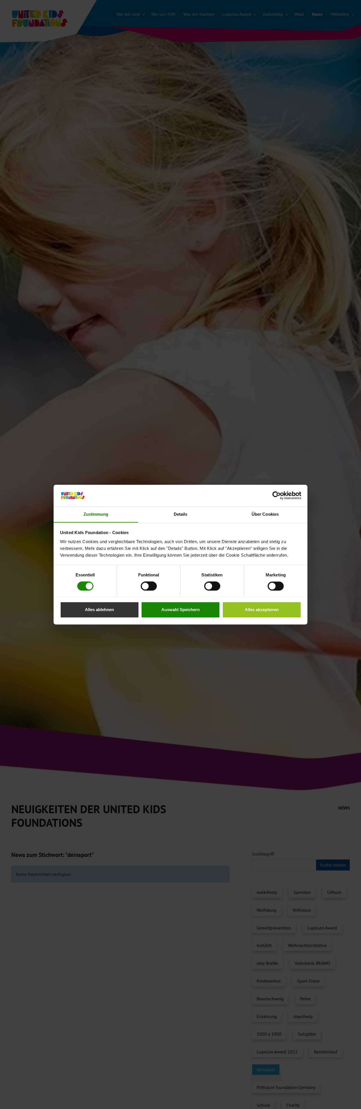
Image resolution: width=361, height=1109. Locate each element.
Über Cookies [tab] (265, 514)
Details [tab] (181, 514)
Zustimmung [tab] (96, 514)
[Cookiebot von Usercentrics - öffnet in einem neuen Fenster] (276, 495)
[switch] (149, 585)
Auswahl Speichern (180, 609)
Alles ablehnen (99, 609)
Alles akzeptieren (262, 609)
